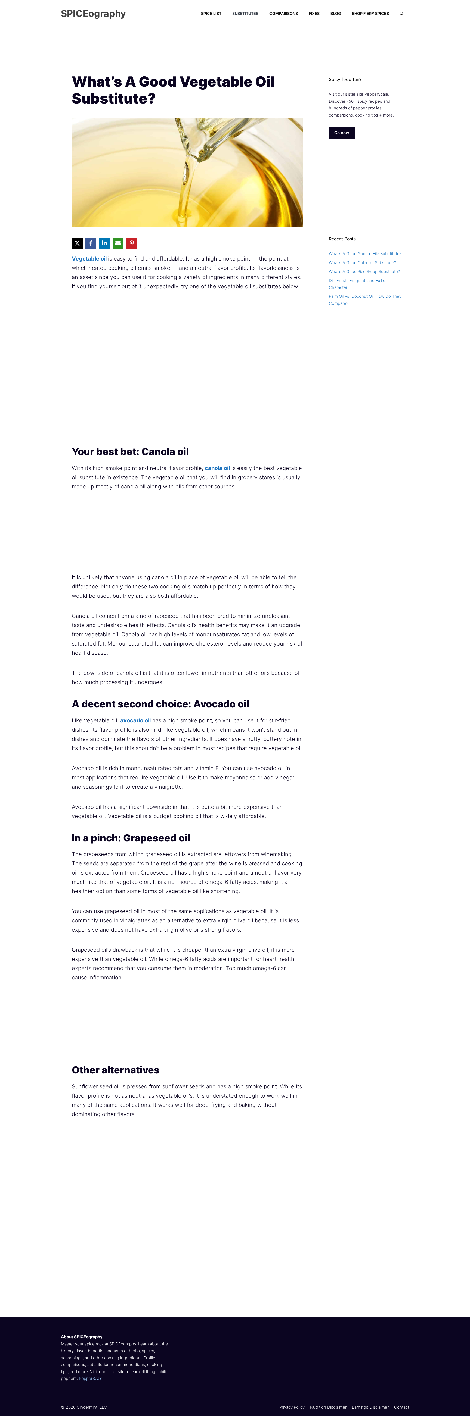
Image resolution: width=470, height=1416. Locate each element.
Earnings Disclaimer (370, 1407)
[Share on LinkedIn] (104, 243)
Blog (335, 13)
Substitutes (245, 13)
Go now (341, 132)
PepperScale (91, 1378)
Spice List (211, 13)
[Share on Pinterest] (131, 243)
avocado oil (135, 720)
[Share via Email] (118, 243)
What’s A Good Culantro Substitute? (362, 262)
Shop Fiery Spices (370, 13)
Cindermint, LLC (92, 1407)
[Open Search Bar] (401, 13)
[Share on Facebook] (90, 243)
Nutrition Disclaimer (328, 1407)
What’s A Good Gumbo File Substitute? (365, 253)
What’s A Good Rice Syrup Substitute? (364, 271)
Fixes (314, 13)
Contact (401, 1407)
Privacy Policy (292, 1407)
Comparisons (283, 13)
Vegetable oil (90, 258)
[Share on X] (77, 243)
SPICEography (93, 13)
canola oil (217, 468)
